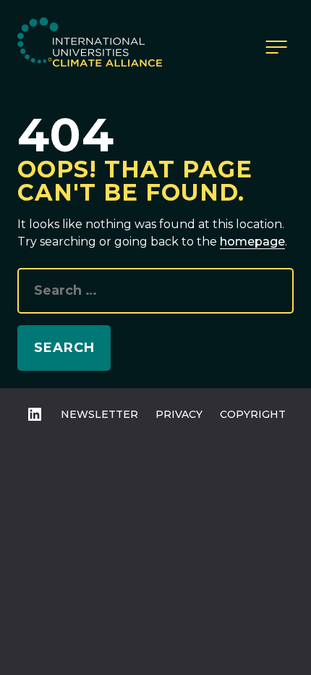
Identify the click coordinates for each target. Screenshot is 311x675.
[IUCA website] (89, 47)
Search (64, 348)
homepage (252, 241)
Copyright (253, 414)
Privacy (179, 414)
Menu (276, 47)
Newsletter (99, 414)
